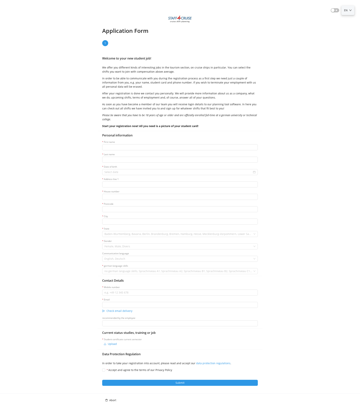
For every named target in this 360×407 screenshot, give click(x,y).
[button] (106, 43)
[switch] (335, 10)
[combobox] (178, 234)
